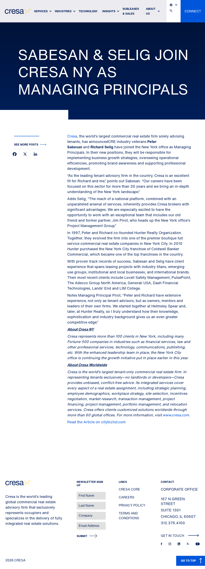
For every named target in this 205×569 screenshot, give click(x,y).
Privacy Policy (132, 505)
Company (7, 513)
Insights (108, 11)
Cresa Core (129, 489)
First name (8, 493)
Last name (8, 503)
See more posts (26, 144)
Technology (88, 11)
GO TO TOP (188, 560)
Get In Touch (173, 535)
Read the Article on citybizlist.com (96, 422)
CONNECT (193, 11)
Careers (126, 497)
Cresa (72, 136)
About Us (151, 11)
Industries (63, 11)
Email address (10, 523)
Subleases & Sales (131, 11)
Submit (82, 536)
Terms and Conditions (129, 515)
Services (41, 11)
